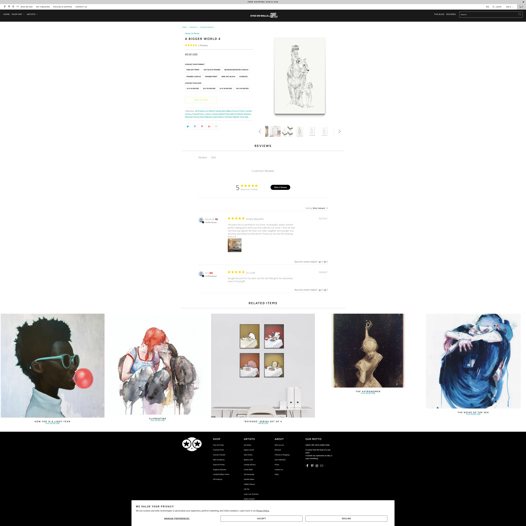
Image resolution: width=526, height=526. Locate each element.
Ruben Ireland (249, 499)
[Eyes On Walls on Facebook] (4, 7)
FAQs (277, 474)
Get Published (43, 7)
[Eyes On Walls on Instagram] (13, 7)
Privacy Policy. (262, 511)
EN (487, 7)
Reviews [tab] (202, 157)
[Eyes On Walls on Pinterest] (9, 7)
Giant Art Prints (219, 465)
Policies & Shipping (62, 7)
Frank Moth (248, 470)
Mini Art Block (228, 77)
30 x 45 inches (242, 88)
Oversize (243, 77)
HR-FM (246, 489)
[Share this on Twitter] (188, 127)
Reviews (451, 14)
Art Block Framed (212, 70)
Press (277, 465)
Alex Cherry (248, 455)
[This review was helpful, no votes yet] (320, 261)
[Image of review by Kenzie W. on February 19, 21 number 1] (234, 245)
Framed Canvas (193, 77)
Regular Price (238, 117)
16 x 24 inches (192, 88)
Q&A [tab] (213, 157)
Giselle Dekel (249, 479)
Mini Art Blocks (236, 114)
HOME (6, 14)
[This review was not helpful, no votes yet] (325, 261)
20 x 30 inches (209, 88)
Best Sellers (226, 111)
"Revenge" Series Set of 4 (263, 366)
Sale (246, 117)
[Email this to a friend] (216, 127)
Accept (261, 518)
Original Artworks (219, 470)
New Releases (206, 117)
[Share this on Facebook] (195, 127)
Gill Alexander (249, 474)
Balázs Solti (248, 460)
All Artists (247, 445)
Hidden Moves (249, 484)
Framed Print (211, 77)
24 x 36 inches (226, 88)
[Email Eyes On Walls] (17, 7)
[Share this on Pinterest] (202, 127)
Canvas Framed (219, 455)
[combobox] (316, 208)
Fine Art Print (192, 70)
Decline (346, 518)
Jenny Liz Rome (192, 33)
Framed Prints (198, 114)
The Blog (439, 14)
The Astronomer (368, 351)
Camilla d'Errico (250, 465)
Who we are (27, 7)
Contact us (81, 7)
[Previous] (260, 77)
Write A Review (280, 187)
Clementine (158, 364)
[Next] (339, 77)
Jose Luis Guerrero (251, 494)
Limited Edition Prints (221, 474)
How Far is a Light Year (53, 366)
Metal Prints (224, 114)
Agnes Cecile (249, 450)
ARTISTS (31, 14)
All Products (200, 111)
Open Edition (218, 117)
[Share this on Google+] (209, 127)
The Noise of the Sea (473, 361)
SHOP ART (17, 14)
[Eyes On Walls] (264, 16)
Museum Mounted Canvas (236, 70)
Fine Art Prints (238, 111)
